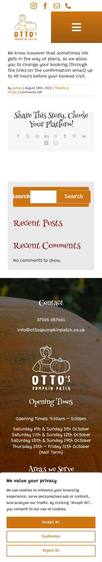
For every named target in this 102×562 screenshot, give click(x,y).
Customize (51, 536)
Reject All (51, 551)
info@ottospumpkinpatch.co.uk (51, 330)
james (17, 88)
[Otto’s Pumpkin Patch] (51, 348)
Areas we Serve (51, 470)
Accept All (51, 522)
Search (21, 197)
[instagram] (34, 6)
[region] (51, 517)
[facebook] (45, 6)
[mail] (57, 6)
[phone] (68, 6)
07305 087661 (51, 320)
